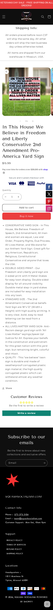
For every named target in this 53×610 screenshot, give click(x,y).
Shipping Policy (15, 554)
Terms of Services (16, 545)
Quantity (6, 190)
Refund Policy (14, 549)
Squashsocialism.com (23, 496)
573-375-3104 (21, 514)
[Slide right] (33, 121)
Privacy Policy (14, 540)
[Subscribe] (44, 463)
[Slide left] (20, 121)
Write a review (26, 413)
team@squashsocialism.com (28, 518)
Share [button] (9, 388)
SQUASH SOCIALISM (25, 597)
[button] (3, 17)
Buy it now (26, 216)
